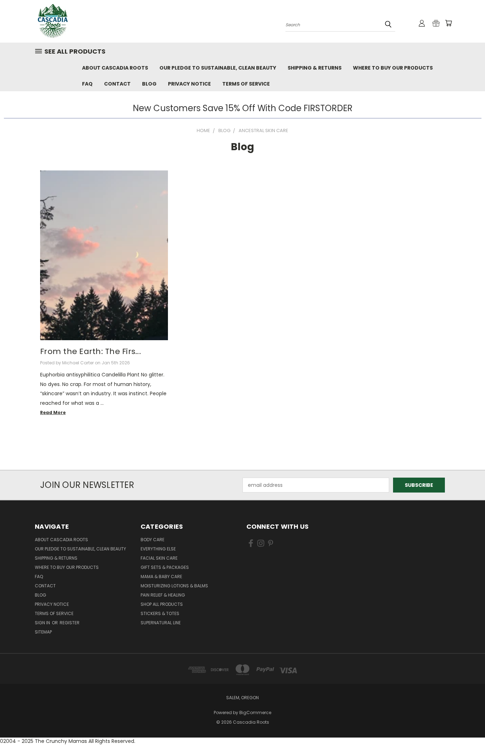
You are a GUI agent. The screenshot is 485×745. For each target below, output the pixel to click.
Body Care (152, 540)
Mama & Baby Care (161, 576)
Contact (117, 83)
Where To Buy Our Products (393, 67)
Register (70, 623)
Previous (466, 723)
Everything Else (158, 549)
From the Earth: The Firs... (90, 351)
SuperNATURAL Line (161, 623)
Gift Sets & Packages (165, 567)
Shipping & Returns (315, 67)
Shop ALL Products (162, 604)
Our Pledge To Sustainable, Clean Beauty (217, 67)
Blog (149, 83)
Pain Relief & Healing (163, 595)
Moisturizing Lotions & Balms (174, 586)
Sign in (43, 623)
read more (53, 412)
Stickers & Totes (160, 613)
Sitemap (43, 632)
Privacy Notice (189, 83)
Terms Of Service (246, 83)
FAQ (87, 83)
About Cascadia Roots (115, 67)
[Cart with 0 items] (448, 23)
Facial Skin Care (159, 558)
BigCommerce (255, 712)
